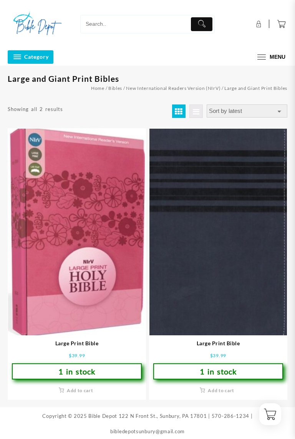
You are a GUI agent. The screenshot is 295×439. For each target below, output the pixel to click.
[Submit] (201, 24)
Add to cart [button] (80, 390)
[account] (258, 24)
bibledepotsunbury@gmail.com (147, 431)
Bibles (115, 88)
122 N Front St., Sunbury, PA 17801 (163, 416)
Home (97, 88)
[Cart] (281, 24)
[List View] (196, 111)
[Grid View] (179, 111)
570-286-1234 (230, 416)
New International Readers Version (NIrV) (173, 88)
